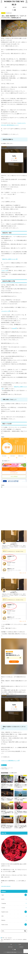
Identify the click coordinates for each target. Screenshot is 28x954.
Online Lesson (4, 924)
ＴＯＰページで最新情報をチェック (9, 760)
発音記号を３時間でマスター (9, 259)
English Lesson (4, 911)
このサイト (3, 270)
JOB (2, 916)
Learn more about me (5, 886)
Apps (2, 895)
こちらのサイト (5, 311)
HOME (3, 937)
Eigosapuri (4, 765)
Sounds (13, 328)
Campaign (3, 903)
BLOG (14, 7)
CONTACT (21, 946)
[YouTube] (15, 10)
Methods (3, 920)
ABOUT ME (10, 946)
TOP (5, 7)
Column (3, 907)
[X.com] (13, 10)
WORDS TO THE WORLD (14, 3)
